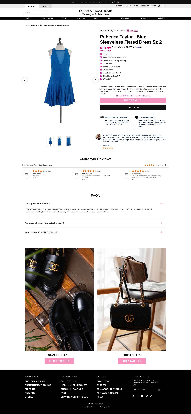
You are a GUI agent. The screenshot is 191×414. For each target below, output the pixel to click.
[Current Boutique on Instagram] (134, 396)
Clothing (81, 18)
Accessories (126, 18)
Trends (65, 18)
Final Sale (105, 50)
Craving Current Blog (74, 397)
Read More (135, 181)
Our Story (118, 6)
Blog (136, 6)
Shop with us (32, 6)
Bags (110, 18)
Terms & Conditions (88, 407)
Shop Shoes (56, 361)
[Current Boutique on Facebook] (138, 396)
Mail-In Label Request (74, 385)
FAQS (64, 393)
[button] (165, 165)
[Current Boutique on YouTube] (142, 396)
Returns (30, 393)
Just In (29, 18)
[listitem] (42, 175)
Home (27, 25)
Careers (102, 385)
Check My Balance (72, 389)
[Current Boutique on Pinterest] (151, 396)
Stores (128, 6)
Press (100, 397)
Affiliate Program (108, 393)
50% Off (161, 18)
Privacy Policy (104, 407)
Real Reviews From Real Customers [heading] (37, 165)
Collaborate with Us (110, 389)
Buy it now (133, 107)
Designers (144, 18)
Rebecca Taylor (108, 31)
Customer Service (148, 6)
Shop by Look (47, 18)
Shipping (30, 389)
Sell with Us (68, 381)
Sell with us (46, 6)
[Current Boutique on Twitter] (146, 396)
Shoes (96, 18)
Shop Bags (129, 361)
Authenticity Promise (38, 385)
